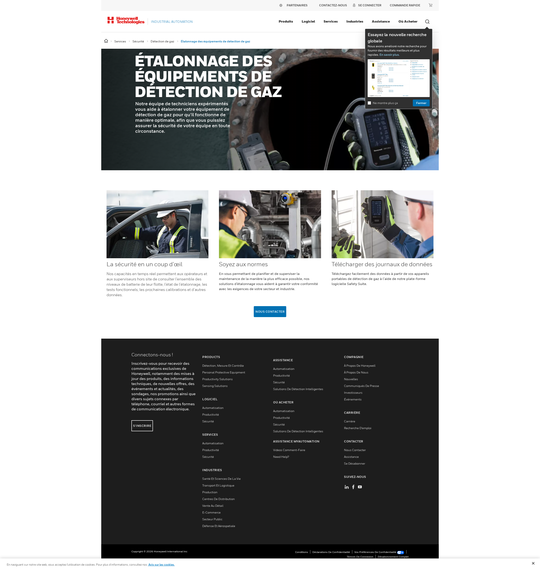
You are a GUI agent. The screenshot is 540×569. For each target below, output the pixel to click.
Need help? (281, 456)
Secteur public (212, 519)
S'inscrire (142, 425)
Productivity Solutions (217, 379)
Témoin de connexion (360, 556)
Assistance (381, 21)
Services (331, 21)
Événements (353, 399)
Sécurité (208, 421)
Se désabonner (354, 463)
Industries (354, 21)
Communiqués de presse (361, 386)
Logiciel (308, 21)
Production (209, 492)
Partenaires (297, 5)
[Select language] (280, 5)
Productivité (210, 414)
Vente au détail (212, 505)
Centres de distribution (218, 499)
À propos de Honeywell (359, 365)
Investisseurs (353, 392)
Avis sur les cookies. (161, 564)
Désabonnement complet (393, 556)
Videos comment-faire (289, 450)
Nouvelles (351, 379)
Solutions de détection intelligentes (298, 389)
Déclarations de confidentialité (331, 552)
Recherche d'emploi (357, 428)
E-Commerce (211, 512)
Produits (286, 21)
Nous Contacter (270, 311)
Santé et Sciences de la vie (221, 478)
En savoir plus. (389, 54)
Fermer (421, 103)
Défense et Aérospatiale (218, 526)
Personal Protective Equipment (223, 372)
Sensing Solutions (215, 386)
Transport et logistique (218, 485)
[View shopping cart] (430, 5)
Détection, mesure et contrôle (223, 365)
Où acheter (407, 21)
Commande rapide (405, 5)
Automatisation (213, 408)
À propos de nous (356, 372)
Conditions (301, 552)
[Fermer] (533, 563)
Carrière (349, 421)
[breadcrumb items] (106, 41)
